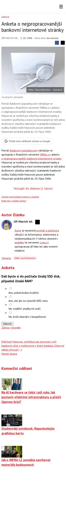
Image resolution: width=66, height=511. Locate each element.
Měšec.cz (45, 154)
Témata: (6, 258)
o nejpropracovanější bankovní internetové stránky (31, 158)
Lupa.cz (5, 16)
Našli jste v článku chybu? (13, 200)
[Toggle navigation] (61, 7)
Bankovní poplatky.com (23, 150)
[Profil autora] (6, 225)
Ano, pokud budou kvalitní (23, 292)
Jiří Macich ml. (9, 38)
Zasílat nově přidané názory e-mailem (20, 196)
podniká (19, 242)
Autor (18, 230)
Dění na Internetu (25, 258)
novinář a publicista (47, 230)
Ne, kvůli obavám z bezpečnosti (27, 316)
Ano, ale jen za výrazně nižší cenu (28, 300)
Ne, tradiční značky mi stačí (24, 308)
